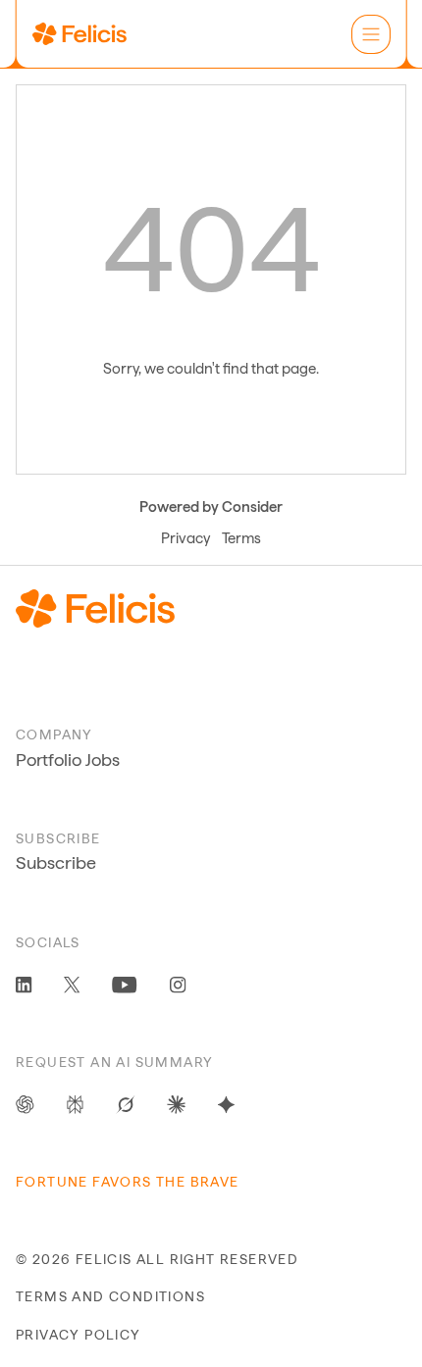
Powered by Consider (211, 507)
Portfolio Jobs (68, 759)
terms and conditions (110, 1296)
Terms (241, 538)
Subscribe (56, 862)
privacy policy (78, 1334)
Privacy (185, 538)
